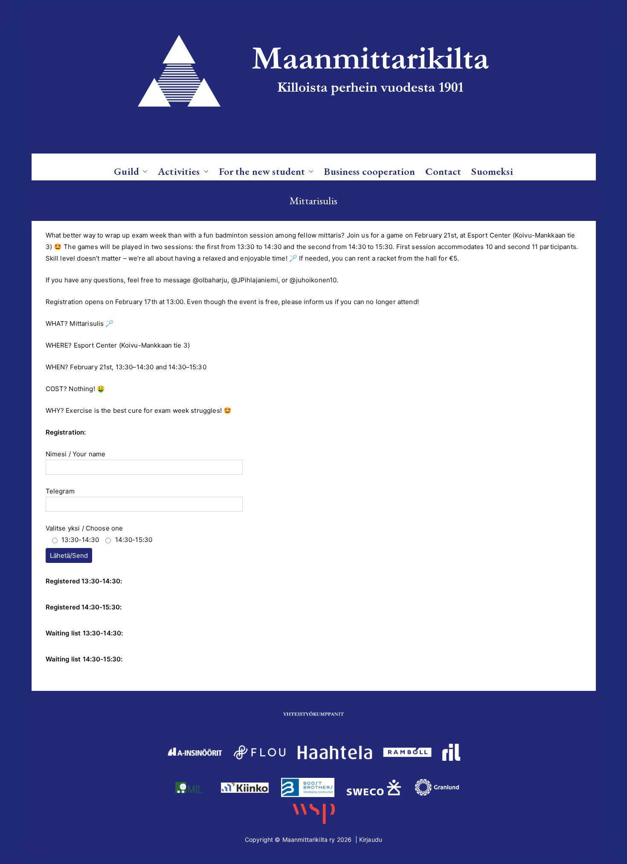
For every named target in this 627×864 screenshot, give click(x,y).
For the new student (262, 171)
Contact (443, 171)
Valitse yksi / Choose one (99, 534)
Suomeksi (492, 171)
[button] (143, 171)
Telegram (60, 491)
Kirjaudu (370, 839)
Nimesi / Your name (76, 454)
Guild (126, 171)
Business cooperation (369, 171)
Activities (179, 171)
